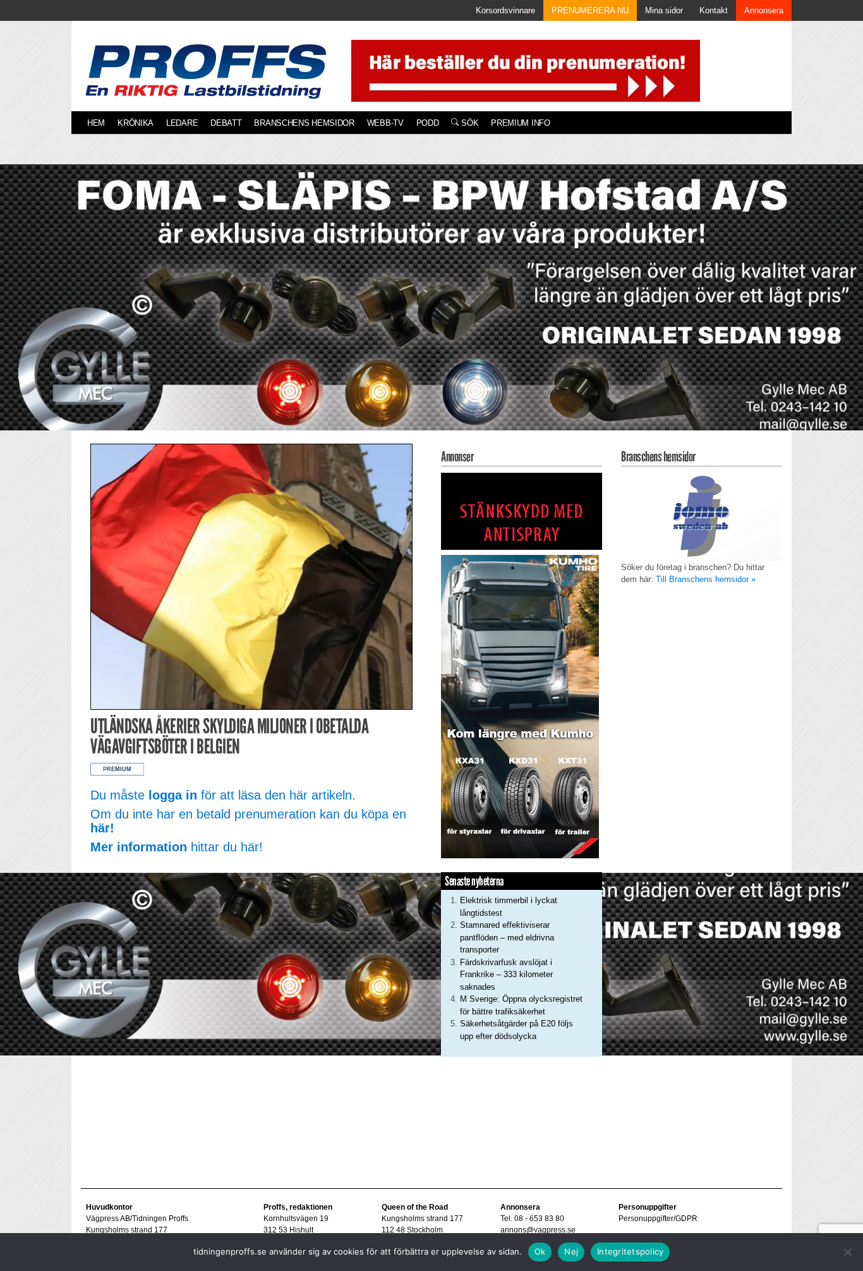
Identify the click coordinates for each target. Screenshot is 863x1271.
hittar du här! (176, 847)
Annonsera (763, 10)
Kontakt (713, 10)
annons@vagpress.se (538, 1229)
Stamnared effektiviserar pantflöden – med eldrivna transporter (507, 937)
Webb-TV (385, 123)
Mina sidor (664, 10)
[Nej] (847, 1252)
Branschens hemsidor (304, 123)
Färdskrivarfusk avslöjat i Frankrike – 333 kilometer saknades (506, 975)
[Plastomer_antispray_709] (521, 510)
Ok (540, 1251)
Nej (571, 1251)
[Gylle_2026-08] (431, 312)
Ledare (182, 123)
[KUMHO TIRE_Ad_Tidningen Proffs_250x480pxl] (520, 705)
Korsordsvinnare (505, 10)
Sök (468, 123)
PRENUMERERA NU (590, 10)
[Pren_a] (523, 70)
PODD (427, 123)
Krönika (136, 123)
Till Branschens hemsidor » (706, 579)
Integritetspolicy (630, 1251)
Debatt (225, 123)
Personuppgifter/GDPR (658, 1218)
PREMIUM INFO (520, 123)
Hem (96, 123)
